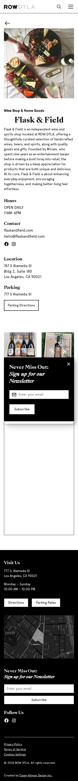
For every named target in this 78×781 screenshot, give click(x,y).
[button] (70, 7)
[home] (19, 6)
